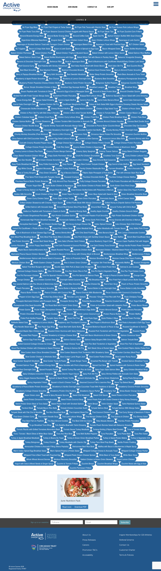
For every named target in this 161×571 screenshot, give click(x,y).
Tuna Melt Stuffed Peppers (86, 433)
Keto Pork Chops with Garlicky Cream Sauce (92, 237)
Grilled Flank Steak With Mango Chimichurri (83, 202)
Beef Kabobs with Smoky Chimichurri (52, 65)
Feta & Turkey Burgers (27, 172)
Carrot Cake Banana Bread (108, 100)
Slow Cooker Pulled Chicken (100, 356)
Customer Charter (127, 550)
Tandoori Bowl (27, 408)
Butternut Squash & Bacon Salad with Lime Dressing (127, 95)
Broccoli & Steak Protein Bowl (104, 91)
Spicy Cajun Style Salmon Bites (107, 369)
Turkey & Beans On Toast (53, 438)
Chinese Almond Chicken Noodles (110, 121)
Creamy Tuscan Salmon (108, 151)
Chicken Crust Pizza (46, 117)
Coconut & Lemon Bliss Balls (113, 138)
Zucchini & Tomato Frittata (67, 463)
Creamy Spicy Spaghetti (85, 151)
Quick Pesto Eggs (90, 318)
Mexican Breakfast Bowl (99, 258)
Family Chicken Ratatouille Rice (92, 168)
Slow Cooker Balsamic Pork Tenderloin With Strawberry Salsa (84, 352)
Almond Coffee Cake (81, 35)
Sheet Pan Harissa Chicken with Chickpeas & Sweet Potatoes (35, 348)
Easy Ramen (68, 164)
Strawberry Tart (110, 391)
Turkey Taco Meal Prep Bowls (102, 442)
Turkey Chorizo (49, 442)
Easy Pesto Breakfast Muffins (23, 164)
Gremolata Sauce (107, 198)
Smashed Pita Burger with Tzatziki (104, 361)
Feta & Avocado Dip (135, 168)
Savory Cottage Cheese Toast (68, 343)
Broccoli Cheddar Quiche (130, 91)
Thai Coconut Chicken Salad (103, 412)
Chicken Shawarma (43, 121)
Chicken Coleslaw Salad (24, 117)
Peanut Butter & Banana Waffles (70, 288)
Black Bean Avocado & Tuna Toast (131, 74)
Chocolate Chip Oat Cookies (135, 125)
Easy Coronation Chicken (79, 160)
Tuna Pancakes (107, 433)
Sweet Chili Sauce (100, 395)
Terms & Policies (126, 555)
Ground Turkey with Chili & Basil (123, 207)
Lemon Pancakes (18, 245)
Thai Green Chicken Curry (23, 416)
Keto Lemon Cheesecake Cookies (131, 232)
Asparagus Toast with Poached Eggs (110, 44)
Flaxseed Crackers (71, 177)
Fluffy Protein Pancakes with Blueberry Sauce (127, 181)
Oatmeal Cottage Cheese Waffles (30, 271)
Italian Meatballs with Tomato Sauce (111, 228)
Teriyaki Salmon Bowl (99, 408)
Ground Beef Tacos (98, 207)
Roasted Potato (139, 331)
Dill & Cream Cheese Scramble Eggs (50, 160)
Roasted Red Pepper (29, 335)
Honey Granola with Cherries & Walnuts (125, 219)
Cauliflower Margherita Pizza (74, 104)
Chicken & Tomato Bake (105, 112)
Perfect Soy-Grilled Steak (53, 296)
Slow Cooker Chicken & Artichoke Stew (40, 356)
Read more (66, 507)
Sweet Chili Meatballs (81, 395)
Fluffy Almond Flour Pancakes (64, 181)
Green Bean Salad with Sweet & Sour (103, 194)
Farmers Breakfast (116, 168)
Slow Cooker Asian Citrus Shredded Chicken (38, 352)
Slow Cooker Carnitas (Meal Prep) (126, 352)
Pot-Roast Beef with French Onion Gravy (61, 305)
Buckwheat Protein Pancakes (64, 95)
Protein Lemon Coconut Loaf (88, 314)
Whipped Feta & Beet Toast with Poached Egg (42, 455)
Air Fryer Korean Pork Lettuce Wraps (124, 27)
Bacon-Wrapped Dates (111, 48)
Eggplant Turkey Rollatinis (65, 168)
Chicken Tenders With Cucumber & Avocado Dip (73, 121)
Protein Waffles (135, 314)
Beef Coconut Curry (26, 65)
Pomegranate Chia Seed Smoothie (27, 305)
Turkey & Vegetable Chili (140, 438)
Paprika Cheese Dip (92, 284)
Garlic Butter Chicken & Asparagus (59, 185)
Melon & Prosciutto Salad (76, 258)
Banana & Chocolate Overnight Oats (31, 61)
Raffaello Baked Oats (19, 322)
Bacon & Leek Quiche (62, 48)
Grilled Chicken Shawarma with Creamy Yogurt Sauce (41, 202)
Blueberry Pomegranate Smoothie (131, 78)
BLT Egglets (20, 48)
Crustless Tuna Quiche (112, 155)
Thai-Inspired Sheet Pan (78, 412)
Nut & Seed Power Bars (106, 266)
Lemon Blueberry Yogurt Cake (101, 241)
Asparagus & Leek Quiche (129, 40)
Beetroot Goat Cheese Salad (99, 70)
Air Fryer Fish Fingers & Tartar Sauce (56, 27)
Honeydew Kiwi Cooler (29, 224)
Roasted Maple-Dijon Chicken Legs (30, 331)
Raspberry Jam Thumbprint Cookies (72, 322)
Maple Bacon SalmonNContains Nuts (33, 249)
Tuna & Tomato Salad (135, 429)
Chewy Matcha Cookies (83, 108)
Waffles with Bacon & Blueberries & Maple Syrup (117, 446)
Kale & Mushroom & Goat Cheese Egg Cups (33, 232)
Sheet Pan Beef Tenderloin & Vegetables (100, 343)
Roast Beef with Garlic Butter (70, 326)
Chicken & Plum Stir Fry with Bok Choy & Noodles (40, 112)
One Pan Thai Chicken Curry (132, 271)
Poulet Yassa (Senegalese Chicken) (48, 309)
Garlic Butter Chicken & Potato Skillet (91, 185)
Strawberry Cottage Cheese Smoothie (31, 391)
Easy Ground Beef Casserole (104, 160)
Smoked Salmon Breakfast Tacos (135, 361)
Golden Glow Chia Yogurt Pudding (130, 189)
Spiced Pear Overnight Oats (24, 369)
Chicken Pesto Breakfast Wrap (115, 117)
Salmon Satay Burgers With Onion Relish (101, 339)
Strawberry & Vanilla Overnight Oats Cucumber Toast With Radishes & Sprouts (83, 386)
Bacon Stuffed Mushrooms (134, 48)
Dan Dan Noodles (25, 160)
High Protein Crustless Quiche (63, 215)
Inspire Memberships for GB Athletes (135, 535)
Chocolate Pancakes (32, 130)
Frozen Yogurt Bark (34, 185)
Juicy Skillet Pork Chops (138, 228)
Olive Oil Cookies (54, 271)
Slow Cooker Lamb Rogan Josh (72, 356)
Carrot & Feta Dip (87, 100)
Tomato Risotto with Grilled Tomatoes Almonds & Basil (38, 429)
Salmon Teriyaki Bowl (129, 339)
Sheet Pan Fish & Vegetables (131, 343)
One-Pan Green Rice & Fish (76, 271)
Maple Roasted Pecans (60, 249)
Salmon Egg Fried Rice (32, 339)
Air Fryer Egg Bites (29, 27)
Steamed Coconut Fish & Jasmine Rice (95, 382)
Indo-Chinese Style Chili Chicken (128, 224)
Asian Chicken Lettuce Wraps (103, 40)
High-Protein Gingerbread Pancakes (33, 215)
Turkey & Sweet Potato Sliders (115, 438)
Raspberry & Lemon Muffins (43, 322)
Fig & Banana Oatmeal (70, 172)
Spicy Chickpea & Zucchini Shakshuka (38, 373)
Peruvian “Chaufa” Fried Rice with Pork (104, 296)
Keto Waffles (118, 237)
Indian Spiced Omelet (103, 224)
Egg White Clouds (25, 168)
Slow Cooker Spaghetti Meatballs (26, 361)
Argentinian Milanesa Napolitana (34, 40)
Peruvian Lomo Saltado (76, 296)
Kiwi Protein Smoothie (20, 241)
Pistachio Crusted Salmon (115, 301)
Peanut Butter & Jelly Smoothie (132, 288)
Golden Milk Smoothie (23, 194)
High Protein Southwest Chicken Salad (127, 215)
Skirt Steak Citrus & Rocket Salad (101, 348)
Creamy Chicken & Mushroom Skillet (120, 147)
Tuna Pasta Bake (124, 433)
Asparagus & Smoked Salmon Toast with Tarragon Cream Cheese (43, 44)
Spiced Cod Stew (99, 365)
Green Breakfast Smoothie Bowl (134, 194)
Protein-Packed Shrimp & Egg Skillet (81, 309)
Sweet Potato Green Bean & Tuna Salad (32, 403)
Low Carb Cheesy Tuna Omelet (102, 245)
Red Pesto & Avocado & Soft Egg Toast (134, 322)
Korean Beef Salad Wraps (43, 241)
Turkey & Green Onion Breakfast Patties (83, 438)
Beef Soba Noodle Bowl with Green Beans (88, 65)
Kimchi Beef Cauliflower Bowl (138, 237)
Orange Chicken (23, 279)
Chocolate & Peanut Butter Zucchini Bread (103, 125)
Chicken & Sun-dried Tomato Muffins (78, 112)
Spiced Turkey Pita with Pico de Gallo (76, 369)
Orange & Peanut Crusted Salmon (116, 275)
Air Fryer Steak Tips (105, 31)
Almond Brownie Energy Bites (31, 35)
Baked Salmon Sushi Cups (30, 57)
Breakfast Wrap (131, 87)
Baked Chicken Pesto (43, 53)
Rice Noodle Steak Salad (24, 326)
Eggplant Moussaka (44, 168)
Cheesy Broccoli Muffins (60, 108)
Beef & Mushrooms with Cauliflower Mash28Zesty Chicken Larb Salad (116, 61)
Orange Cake (139, 275)
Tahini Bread (93, 403)
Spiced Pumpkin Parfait (48, 369)
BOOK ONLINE (52, 7)
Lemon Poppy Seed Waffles (40, 245)
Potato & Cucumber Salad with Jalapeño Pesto (108, 305)
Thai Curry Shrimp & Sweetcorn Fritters (134, 412)
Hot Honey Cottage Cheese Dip (78, 224)
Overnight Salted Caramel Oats (72, 279)
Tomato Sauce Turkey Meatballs (76, 429)
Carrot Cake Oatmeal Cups (134, 100)
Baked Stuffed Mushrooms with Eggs (58, 57)
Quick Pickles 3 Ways (109, 318)
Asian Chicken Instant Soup (77, 40)
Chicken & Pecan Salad (131, 108)
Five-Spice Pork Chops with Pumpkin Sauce (42, 177)
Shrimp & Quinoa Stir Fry (74, 348)
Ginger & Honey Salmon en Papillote (31, 189)
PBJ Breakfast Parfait (97, 279)
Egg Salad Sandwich (141, 164)
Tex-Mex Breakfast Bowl (55, 412)
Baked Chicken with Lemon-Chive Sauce (108, 53)
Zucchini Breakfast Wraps (107, 463)
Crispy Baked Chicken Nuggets (134, 151)
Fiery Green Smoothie (48, 172)
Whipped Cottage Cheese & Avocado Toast (100, 450)
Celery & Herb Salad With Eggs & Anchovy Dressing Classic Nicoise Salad (118, 104)
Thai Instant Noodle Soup (48, 416)
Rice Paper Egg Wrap (46, 326)
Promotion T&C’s (89, 550)
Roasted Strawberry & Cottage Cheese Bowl (59, 335)
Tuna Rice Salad (141, 433)
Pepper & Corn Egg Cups (29, 296)
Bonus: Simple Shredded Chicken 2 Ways (40, 87)
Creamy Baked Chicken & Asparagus (88, 147)
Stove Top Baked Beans (124, 382)
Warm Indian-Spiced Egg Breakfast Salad (29, 450)
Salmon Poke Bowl (52, 339)
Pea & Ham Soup (111, 284)
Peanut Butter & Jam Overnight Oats (101, 288)
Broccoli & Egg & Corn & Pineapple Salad (72, 91)
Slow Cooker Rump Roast (125, 356)
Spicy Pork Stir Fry (90, 373)
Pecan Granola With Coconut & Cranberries (123, 292)
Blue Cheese (54, 78)
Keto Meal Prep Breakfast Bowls (23, 237)
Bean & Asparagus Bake (75, 61)
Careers (85, 545)
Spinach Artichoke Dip (86, 378)
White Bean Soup (130, 455)
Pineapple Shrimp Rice (69, 301)
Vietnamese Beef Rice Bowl (83, 446)
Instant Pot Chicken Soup (62, 228)
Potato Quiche (25, 309)
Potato (84, 305)
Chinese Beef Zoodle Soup (138, 121)
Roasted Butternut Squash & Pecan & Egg (102, 326)
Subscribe (125, 522)
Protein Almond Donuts (108, 309)
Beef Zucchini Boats (135, 65)
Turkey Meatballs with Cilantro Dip (72, 442)
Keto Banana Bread (106, 232)
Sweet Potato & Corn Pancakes (123, 395)
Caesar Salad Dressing (45, 100)
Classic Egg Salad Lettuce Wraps (61, 138)
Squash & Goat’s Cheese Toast (63, 382)
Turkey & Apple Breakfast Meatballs (25, 438)
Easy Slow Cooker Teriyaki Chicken (91, 164)
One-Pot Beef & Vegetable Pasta (104, 271)
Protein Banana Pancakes (131, 309)
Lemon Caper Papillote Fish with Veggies (132, 241)
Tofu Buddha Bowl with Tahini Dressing (70, 425)
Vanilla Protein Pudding (126, 442)
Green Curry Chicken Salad (38, 198)
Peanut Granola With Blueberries (89, 292)
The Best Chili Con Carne (82, 421)
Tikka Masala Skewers (105, 421)
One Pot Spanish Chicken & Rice (56, 275)
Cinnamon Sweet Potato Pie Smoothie (106, 134)
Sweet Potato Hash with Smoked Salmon (67, 403)
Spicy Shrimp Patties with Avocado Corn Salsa (119, 373)
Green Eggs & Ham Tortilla (63, 198)
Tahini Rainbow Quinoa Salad (133, 403)
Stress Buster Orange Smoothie (132, 391)
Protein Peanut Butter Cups (114, 314)
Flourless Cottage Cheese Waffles (122, 177)
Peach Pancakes (23, 288)
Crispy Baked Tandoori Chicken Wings (28, 155)
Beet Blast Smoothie (28, 70)
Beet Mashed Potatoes (49, 70)
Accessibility (87, 555)
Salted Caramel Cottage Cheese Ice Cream (35, 343)
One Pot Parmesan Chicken (28, 275)
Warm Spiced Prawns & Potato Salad (64, 450)
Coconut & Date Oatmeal (88, 138)
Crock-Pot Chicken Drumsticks (88, 155)
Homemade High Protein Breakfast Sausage (38, 219)
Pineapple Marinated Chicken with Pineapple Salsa (36, 301)
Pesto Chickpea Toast (133, 296)
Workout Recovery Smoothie (65, 459)
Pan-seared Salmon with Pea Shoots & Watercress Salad (35, 284)
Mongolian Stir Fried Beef (101, 262)
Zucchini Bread (88, 463)
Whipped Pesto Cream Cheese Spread (79, 455)
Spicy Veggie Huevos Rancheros (32, 378)
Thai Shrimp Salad (140, 416)
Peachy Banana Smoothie (43, 288)
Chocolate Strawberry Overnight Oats (58, 130)
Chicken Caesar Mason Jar (130, 112)
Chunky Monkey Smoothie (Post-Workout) (31, 134)
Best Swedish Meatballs (76, 74)
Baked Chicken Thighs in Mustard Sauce (72, 53)
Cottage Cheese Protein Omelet (97, 142)
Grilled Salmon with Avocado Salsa (39, 207)
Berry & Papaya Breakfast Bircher (29, 74)
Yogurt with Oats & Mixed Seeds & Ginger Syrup (34, 463)
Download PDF (81, 507)
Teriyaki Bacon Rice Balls (47, 408)
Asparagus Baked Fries (83, 44)
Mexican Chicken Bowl (21, 262)
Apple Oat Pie (98, 35)
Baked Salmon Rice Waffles (139, 53)
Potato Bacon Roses (139, 305)
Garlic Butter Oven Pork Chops (122, 185)
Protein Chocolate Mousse (30, 314)
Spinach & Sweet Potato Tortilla (61, 378)
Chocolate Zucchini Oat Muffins (89, 130)
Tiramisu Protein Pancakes (128, 421)
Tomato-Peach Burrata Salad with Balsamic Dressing (111, 425)
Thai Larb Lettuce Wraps (72, 416)
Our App (110, 7)
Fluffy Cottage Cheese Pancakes (93, 181)
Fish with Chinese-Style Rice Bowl (129, 172)
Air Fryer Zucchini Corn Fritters (129, 31)
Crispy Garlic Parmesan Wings (60, 155)
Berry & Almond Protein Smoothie (127, 70)
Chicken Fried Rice (91, 117)
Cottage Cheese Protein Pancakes (127, 142)
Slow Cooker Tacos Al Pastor (54, 361)
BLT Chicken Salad (136, 44)
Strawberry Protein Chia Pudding (63, 391)
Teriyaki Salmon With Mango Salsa (125, 408)
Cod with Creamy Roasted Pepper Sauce (36, 142)
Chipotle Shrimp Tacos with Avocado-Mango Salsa (63, 125)
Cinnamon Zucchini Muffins (136, 134)
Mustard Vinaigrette (141, 262)
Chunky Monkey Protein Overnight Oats (121, 130)
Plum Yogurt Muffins (137, 301)
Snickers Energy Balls (46, 365)
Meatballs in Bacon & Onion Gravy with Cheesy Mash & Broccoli (74, 254)
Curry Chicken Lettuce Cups (136, 155)
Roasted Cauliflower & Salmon (135, 326)
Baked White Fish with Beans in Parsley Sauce (95, 57)
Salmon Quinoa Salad (72, 339)
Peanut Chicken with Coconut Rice (58, 292)
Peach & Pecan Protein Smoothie (134, 284)
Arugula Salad (56, 40)
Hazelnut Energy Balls (78, 211)
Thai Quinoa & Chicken (120, 416)
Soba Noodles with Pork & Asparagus (74, 365)
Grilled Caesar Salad (126, 198)
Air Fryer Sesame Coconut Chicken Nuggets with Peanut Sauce (68, 31)
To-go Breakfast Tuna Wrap (40, 425)
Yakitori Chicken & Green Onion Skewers (96, 459)
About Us (86, 535)
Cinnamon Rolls (80, 134)
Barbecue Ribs (56, 61)
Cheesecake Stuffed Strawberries (34, 108)
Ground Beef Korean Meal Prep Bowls (72, 207)
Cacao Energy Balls (24, 100)
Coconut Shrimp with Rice (139, 138)
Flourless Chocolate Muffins (94, 177)
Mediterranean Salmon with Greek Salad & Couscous (41, 258)
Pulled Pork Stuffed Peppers (32, 318)
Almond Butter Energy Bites (58, 35)
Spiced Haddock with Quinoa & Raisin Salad (127, 365)
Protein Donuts (67, 314)
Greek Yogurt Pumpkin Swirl (73, 194)
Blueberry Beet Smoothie (104, 78)
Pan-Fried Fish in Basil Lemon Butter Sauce (126, 279)
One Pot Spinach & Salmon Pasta (85, 275)
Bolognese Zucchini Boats (131, 83)
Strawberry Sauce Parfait (90, 391)
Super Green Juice (32, 395)
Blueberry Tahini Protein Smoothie (78, 83)
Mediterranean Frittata (141, 254)
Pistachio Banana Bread (91, 301)
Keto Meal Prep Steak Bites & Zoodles (55, 237)
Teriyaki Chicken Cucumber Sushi (74, 408)
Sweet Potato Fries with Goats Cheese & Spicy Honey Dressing (112, 399)
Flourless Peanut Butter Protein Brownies (32, 181)
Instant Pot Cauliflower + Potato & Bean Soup (31, 228)
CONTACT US (92, 7)
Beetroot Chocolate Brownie (73, 70)
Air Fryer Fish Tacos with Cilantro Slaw (90, 27)
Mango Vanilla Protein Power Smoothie (134, 245)
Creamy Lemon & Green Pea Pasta (29, 151)
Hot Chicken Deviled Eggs (51, 224)
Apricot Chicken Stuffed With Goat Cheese (124, 35)
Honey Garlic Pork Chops (95, 219)
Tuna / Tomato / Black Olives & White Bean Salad (33, 433)
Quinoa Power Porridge (131, 318)
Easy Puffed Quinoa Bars (49, 164)
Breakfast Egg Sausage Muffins (73, 87)
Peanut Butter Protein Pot (31, 292)
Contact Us (124, 545)
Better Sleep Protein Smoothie (102, 74)
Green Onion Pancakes (87, 198)
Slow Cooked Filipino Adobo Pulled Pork (134, 348)
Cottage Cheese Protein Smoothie (39, 147)
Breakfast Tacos (114, 87)
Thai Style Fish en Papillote (33, 421)
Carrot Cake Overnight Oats (24, 104)
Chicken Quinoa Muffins (21, 121)
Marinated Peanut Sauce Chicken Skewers (28, 254)
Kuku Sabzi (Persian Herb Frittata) (71, 241)
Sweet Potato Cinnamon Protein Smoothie (40, 399)
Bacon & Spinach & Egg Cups (87, 48)
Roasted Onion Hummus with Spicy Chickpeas (66, 331)
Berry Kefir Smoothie (55, 74)
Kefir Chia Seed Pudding (85, 232)
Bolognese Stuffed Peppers (106, 83)
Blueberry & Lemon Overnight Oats (77, 78)
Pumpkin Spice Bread (55, 318)
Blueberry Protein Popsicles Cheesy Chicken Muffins (40, 83)
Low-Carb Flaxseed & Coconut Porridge (70, 245)
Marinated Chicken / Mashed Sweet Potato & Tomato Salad (119, 249)
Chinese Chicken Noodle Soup (27, 125)
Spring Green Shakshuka (109, 378)
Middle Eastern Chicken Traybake (46, 262)
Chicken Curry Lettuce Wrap (69, 117)
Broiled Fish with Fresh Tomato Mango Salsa (31, 95)
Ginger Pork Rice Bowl (58, 189)
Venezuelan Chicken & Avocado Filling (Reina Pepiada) (47, 446)
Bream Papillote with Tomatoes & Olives (37, 91)
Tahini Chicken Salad (109, 403)
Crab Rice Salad (62, 147)
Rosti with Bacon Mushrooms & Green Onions (98, 335)
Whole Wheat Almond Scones (38, 459)
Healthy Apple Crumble (99, 211)
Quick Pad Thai (73, 318)
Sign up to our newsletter (40, 522)
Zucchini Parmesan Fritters (80, 468)
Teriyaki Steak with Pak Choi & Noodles (26, 412)
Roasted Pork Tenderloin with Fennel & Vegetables (109, 331)
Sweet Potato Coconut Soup (72, 399)
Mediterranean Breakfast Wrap (116, 254)
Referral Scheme (126, 540)
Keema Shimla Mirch (63, 232)
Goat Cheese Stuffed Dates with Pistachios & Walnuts (92, 189)
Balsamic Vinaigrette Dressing (130, 57)
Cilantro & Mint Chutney (61, 134)
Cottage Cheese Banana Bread (68, 142)
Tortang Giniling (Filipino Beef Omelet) (108, 429)
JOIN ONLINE (72, 7)
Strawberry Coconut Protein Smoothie (133, 386)
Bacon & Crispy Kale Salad (39, 48)
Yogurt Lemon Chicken (126, 459)
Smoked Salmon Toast (25, 365)
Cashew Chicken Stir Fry (49, 104)
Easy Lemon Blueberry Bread (131, 160)
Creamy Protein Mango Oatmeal (59, 151)
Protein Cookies (51, 314)
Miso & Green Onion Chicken (75, 262)
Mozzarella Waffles (122, 262)
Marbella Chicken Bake (83, 249)
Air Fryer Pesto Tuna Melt (29, 31)
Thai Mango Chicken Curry (96, 416)
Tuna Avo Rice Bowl (64, 433)
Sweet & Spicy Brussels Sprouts (56, 395)
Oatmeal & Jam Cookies (129, 266)
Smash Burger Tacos (78, 361)
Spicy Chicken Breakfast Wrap (136, 369)
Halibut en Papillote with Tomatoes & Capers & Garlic (44, 211)
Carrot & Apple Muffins (67, 100)
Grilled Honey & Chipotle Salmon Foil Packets (123, 202)
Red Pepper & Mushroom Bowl (102, 322)
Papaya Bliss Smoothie (71, 284)
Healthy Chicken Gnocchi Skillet (125, 211)
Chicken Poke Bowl (138, 117)
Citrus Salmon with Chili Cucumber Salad (28, 138)
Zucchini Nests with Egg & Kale (134, 463)
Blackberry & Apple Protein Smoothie (30, 78)
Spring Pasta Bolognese (132, 378)
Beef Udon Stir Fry (115, 65)
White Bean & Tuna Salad (109, 455)
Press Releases (89, 540)
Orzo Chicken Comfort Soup (45, 279)
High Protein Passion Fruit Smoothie (93, 215)
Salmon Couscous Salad (130, 335)
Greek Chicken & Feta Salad (46, 194)
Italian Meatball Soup (84, 228)
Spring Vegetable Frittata (37, 382)
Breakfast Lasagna (96, 87)
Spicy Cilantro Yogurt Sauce (68, 373)
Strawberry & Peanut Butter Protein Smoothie (30, 386)
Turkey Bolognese (32, 442)
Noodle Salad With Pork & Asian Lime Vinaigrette (74, 266)
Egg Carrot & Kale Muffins (118, 164)
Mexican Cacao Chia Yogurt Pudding (127, 258)
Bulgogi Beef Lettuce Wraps (91, 95)
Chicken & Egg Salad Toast (107, 108)
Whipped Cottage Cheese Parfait (134, 450)
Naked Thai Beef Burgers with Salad (36, 266)
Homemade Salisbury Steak (70, 219)
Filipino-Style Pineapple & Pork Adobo (98, 172)
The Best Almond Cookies (58, 421)
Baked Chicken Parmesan (21, 53)
